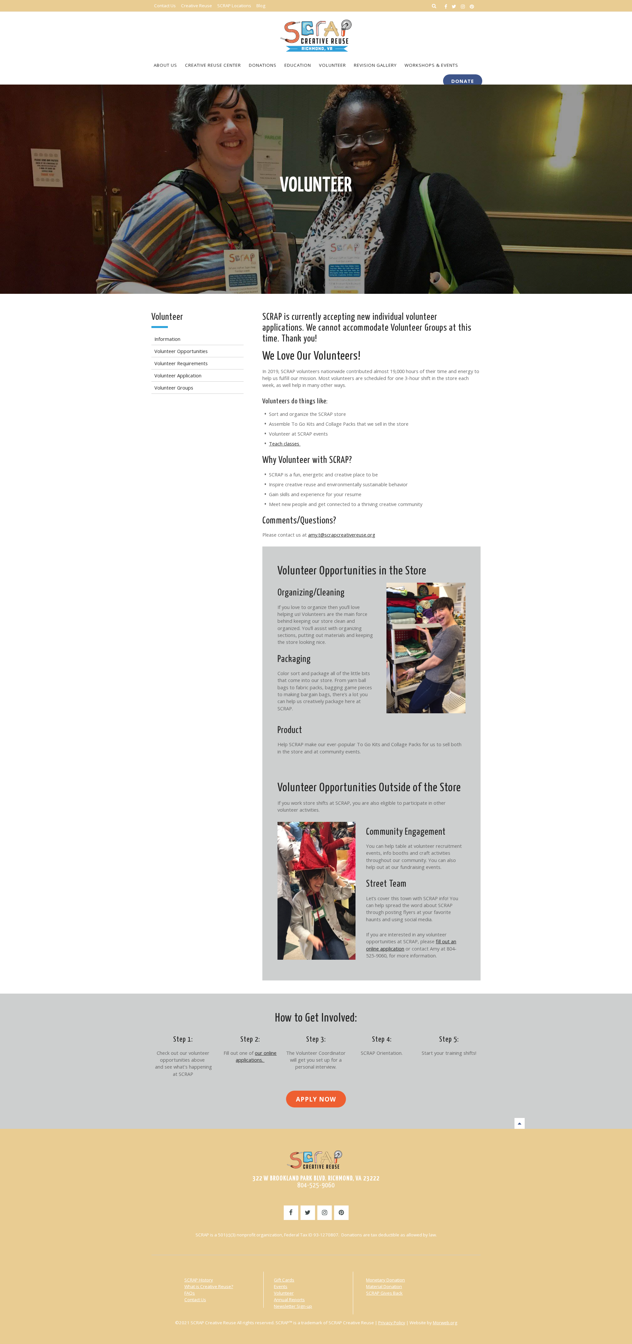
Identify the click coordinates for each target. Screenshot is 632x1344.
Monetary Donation (385, 1280)
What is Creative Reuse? (208, 1286)
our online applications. (256, 1056)
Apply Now (316, 1099)
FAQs (189, 1293)
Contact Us (195, 1300)
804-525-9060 (316, 1185)
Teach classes (285, 443)
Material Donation (384, 1286)
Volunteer (316, 186)
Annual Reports (289, 1300)
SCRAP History (198, 1280)
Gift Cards (284, 1280)
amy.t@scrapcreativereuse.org (341, 534)
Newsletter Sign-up (293, 1306)
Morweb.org (445, 1323)
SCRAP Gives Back (384, 1293)
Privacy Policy (391, 1323)
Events (280, 1286)
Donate (462, 81)
